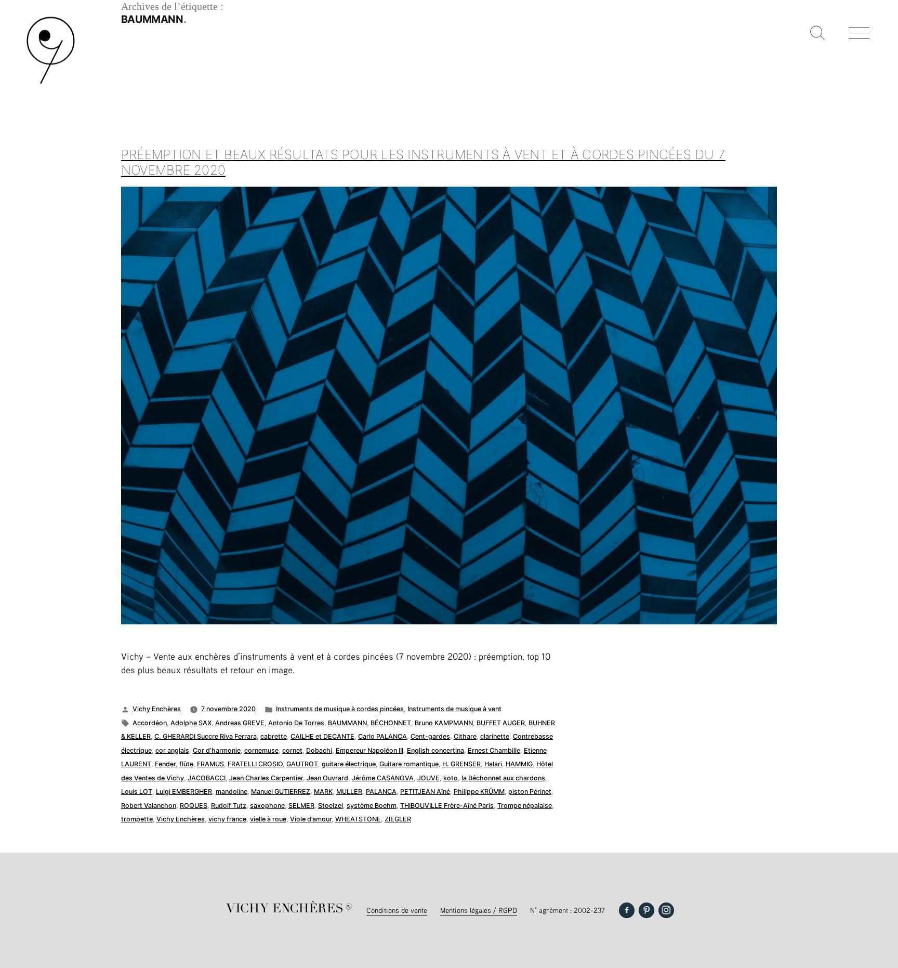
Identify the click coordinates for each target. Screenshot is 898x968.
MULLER (349, 791)
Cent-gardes (430, 736)
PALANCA (381, 791)
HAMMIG (519, 764)
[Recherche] (817, 34)
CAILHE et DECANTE (322, 736)
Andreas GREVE (240, 723)
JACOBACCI (207, 778)
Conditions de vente (396, 910)
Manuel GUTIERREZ (280, 791)
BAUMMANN (347, 723)
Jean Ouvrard (327, 778)
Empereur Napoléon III (369, 750)
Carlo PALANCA (382, 736)
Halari (493, 764)
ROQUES (193, 805)
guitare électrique (349, 764)
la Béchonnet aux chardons (503, 778)
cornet (292, 750)
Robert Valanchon (148, 805)
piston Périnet (529, 791)
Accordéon (150, 723)
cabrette (273, 736)
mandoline (231, 791)
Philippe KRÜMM (479, 791)
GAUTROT (302, 764)
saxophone (267, 805)
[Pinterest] (646, 910)
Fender (165, 764)
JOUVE (428, 778)
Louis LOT (136, 791)
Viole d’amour (311, 819)
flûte (186, 764)
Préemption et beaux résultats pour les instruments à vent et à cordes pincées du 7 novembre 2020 (423, 162)
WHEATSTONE (358, 819)
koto (450, 778)
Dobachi (319, 750)
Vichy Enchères (157, 709)
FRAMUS (210, 764)
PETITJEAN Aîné (425, 791)
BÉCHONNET (391, 723)
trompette (137, 819)
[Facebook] (627, 910)
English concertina (435, 750)
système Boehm (372, 805)
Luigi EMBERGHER (184, 791)
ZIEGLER (398, 819)
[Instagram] (666, 910)
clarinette (494, 736)
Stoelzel (330, 805)
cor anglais (172, 750)
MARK (323, 791)
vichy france (227, 819)
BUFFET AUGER (501, 723)
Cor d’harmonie (217, 750)
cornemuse (261, 750)
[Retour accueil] (50, 82)
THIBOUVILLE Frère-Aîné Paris (447, 805)
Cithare (465, 736)
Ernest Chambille (494, 750)
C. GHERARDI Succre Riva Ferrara (205, 736)
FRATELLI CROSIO (255, 764)
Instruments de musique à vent (454, 709)
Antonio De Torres (296, 723)
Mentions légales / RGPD (478, 910)
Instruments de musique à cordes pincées (340, 709)
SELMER (301, 805)
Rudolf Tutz (228, 805)
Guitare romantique (409, 764)
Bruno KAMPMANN (444, 723)
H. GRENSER (461, 764)
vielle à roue (268, 819)
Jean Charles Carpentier (266, 778)
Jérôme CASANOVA (383, 778)
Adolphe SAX (191, 723)
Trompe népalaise (524, 805)
